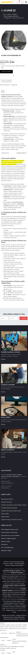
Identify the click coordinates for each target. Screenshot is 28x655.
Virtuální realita (10, 610)
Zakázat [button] (9, 640)
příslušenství (16, 476)
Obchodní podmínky (19, 563)
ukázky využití (6, 581)
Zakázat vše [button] (12, 633)
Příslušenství (4, 544)
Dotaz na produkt (6, 81)
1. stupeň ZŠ (13, 85)
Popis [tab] (3, 91)
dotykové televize (11, 474)
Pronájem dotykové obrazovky (9, 508)
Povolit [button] (3, 640)
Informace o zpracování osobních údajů (14, 561)
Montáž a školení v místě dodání (9, 532)
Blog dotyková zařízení (7, 499)
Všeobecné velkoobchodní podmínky (14, 565)
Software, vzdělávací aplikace (8, 538)
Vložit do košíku (6, 71)
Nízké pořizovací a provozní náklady (10, 535)
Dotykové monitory (16, 581)
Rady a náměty (5, 513)
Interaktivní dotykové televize (11, 570)
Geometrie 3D (5, 153)
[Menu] (26, 2)
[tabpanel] (14, 122)
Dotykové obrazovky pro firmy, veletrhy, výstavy (13, 505)
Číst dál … (3, 359)
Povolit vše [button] (4, 633)
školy (23, 570)
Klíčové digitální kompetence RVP (9, 529)
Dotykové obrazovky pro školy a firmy (11, 510)
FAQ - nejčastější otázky (7, 547)
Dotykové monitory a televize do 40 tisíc (11, 519)
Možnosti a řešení (5, 541)
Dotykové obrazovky (6, 502)
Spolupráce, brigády (6, 550)
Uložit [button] (13, 652)
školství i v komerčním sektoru (9, 578)
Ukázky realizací (5, 516)
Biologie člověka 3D (22, 153)
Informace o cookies (8, 563)
